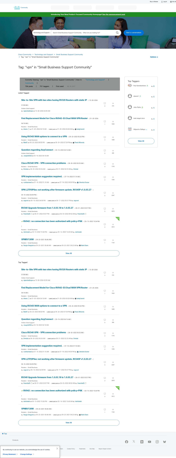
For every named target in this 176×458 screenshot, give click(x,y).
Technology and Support (44, 54)
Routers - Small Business (29, 127)
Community (29, 83)
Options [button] (153, 57)
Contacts (15, 440)
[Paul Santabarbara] (138, 87)
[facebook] (126, 441)
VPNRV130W (36, 240)
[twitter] (134, 441)
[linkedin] (141, 441)
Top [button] (5, 434)
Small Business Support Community (69, 54)
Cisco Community (24, 54)
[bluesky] (164, 441)
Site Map (92, 449)
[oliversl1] (135, 98)
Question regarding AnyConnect (46, 150)
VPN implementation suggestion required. (50, 177)
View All (69, 253)
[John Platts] (136, 109)
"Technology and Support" (95, 80)
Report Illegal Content (105, 449)
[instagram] (157, 441)
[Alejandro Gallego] (138, 131)
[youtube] (149, 441)
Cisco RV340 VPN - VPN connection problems (52, 163)
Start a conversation (133, 32)
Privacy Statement (9, 454)
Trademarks (82, 449)
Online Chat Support (27, 108)
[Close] (57, 448)
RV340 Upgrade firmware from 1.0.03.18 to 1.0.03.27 (56, 208)
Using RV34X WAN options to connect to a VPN (53, 137)
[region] (30, 452)
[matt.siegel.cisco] (137, 120)
